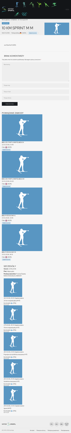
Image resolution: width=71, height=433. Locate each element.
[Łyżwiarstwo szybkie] (46, 4)
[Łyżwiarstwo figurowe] (39, 4)
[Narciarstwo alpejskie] (54, 4)
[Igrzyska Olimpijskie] (24, 14)
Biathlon (5, 23)
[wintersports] (8, 9)
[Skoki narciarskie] (17, 14)
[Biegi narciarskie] (24, 4)
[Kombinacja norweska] (32, 4)
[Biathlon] (17, 4)
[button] (63, 9)
